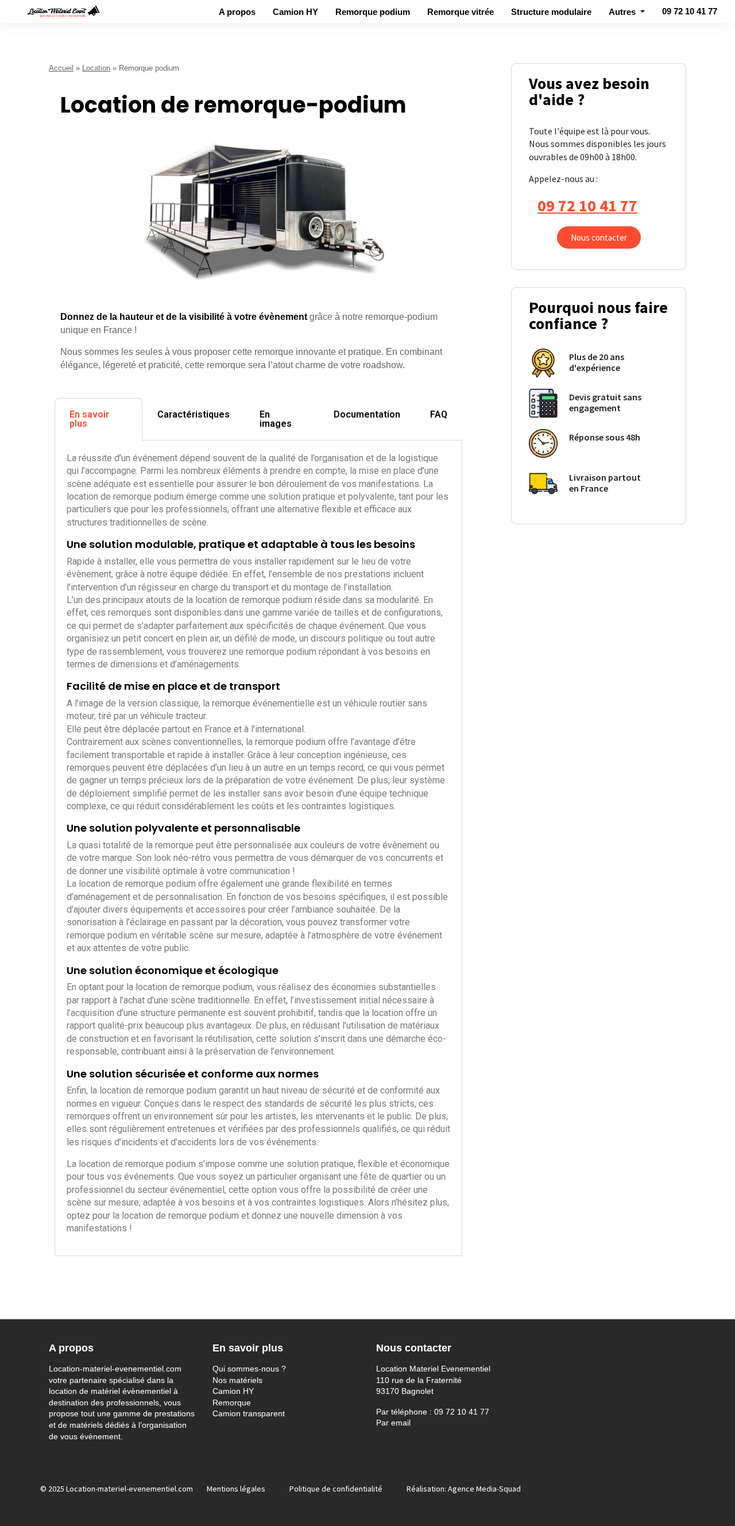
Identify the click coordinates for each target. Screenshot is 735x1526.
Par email (393, 1422)
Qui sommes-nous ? (249, 1368)
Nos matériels (237, 1380)
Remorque (231, 1402)
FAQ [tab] (438, 414)
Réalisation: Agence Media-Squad (464, 1488)
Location (96, 68)
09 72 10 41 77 (689, 11)
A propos (237, 12)
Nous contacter (599, 237)
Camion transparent (248, 1413)
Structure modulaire (551, 12)
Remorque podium (372, 12)
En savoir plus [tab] (89, 419)
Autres (623, 12)
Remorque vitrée (460, 12)
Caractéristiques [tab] (193, 414)
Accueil (61, 68)
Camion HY (295, 12)
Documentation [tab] (367, 414)
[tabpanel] (258, 849)
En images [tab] (276, 419)
